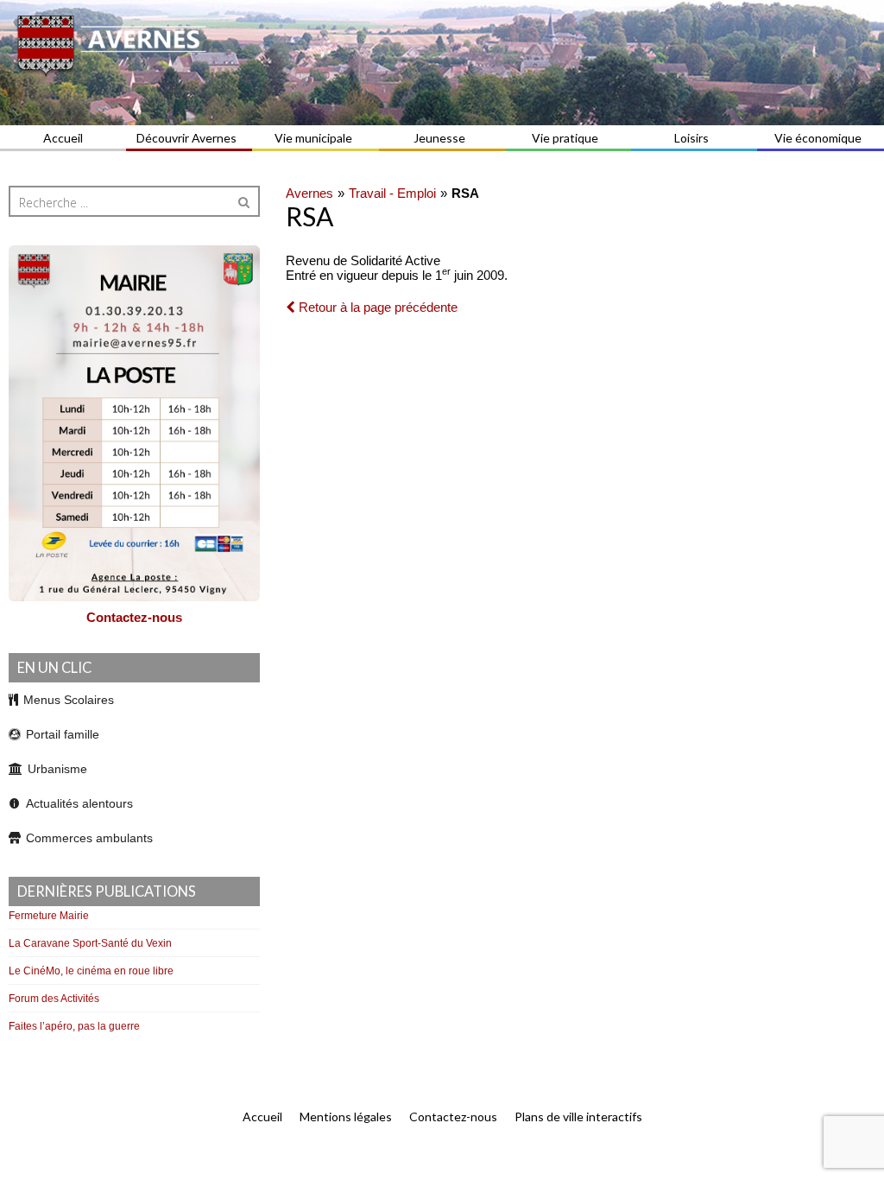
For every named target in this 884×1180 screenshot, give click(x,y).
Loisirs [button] (691, 137)
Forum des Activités (54, 999)
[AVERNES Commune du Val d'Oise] (442, 62)
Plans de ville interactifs (578, 1116)
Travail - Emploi (392, 193)
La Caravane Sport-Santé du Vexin (90, 943)
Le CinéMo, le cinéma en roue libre (91, 971)
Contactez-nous (134, 617)
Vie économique (818, 137)
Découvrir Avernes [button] (186, 137)
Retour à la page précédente (376, 307)
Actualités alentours (79, 803)
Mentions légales (346, 1116)
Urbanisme (57, 769)
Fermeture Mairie (49, 916)
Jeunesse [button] (439, 137)
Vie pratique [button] (565, 137)
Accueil (63, 137)
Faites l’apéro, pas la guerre (74, 1026)
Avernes (309, 193)
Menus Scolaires (68, 700)
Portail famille (62, 734)
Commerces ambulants (89, 838)
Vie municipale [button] (313, 137)
